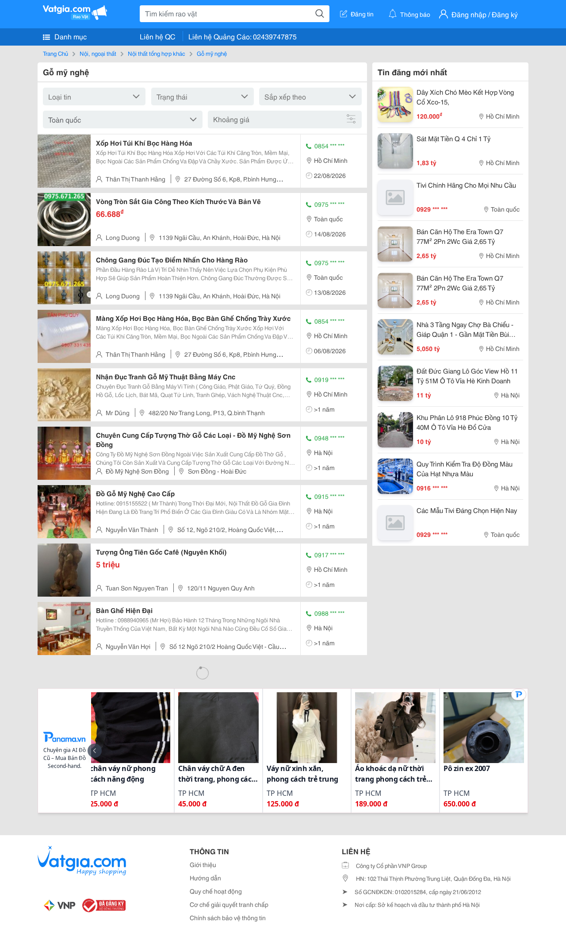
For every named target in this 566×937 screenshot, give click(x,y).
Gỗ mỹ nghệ (212, 53)
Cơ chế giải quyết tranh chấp (229, 904)
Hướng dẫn (205, 877)
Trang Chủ (55, 53)
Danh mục (70, 36)
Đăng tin (362, 13)
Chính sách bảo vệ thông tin (228, 917)
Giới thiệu (203, 864)
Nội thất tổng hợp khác (156, 53)
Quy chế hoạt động (216, 891)
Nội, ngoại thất (98, 53)
